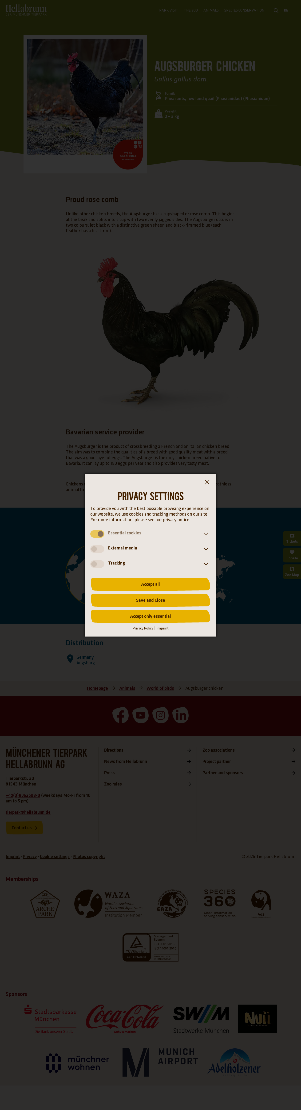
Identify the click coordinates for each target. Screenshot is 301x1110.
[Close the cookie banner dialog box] (207, 483)
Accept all (150, 584)
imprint (163, 628)
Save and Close (150, 600)
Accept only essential (150, 616)
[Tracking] (205, 564)
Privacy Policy (142, 628)
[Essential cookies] (205, 534)
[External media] (205, 549)
